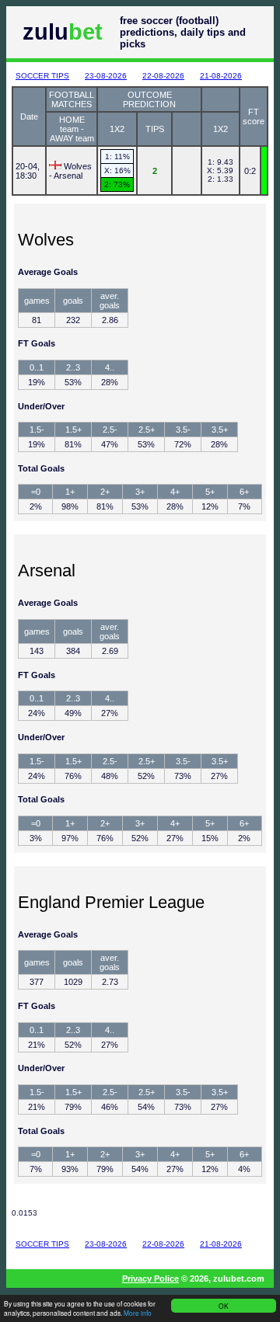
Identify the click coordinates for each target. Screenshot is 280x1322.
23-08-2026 (106, 75)
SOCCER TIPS (42, 75)
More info (138, 1312)
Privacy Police (150, 1278)
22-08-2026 (163, 75)
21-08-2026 (221, 75)
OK (224, 1305)
